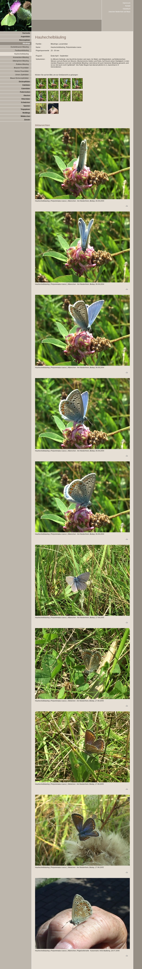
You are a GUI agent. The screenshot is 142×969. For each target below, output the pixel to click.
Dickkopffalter (24, 82)
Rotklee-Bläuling (22, 64)
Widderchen (25, 116)
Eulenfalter (25, 89)
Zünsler (27, 120)
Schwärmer (25, 102)
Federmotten (25, 92)
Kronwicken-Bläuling (21, 57)
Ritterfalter (25, 99)
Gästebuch (126, 9)
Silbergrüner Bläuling (21, 61)
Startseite (26, 33)
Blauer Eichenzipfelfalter (19, 78)
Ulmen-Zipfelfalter (22, 75)
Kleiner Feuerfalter (22, 71)
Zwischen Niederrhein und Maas (119, 11)
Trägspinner (25, 109)
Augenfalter (25, 37)
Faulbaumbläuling (22, 50)
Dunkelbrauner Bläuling (20, 47)
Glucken (27, 95)
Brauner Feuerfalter (21, 68)
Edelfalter (26, 85)
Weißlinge (26, 113)
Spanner (26, 106)
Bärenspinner (24, 40)
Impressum (126, 3)
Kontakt (127, 6)
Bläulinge (26, 43)
